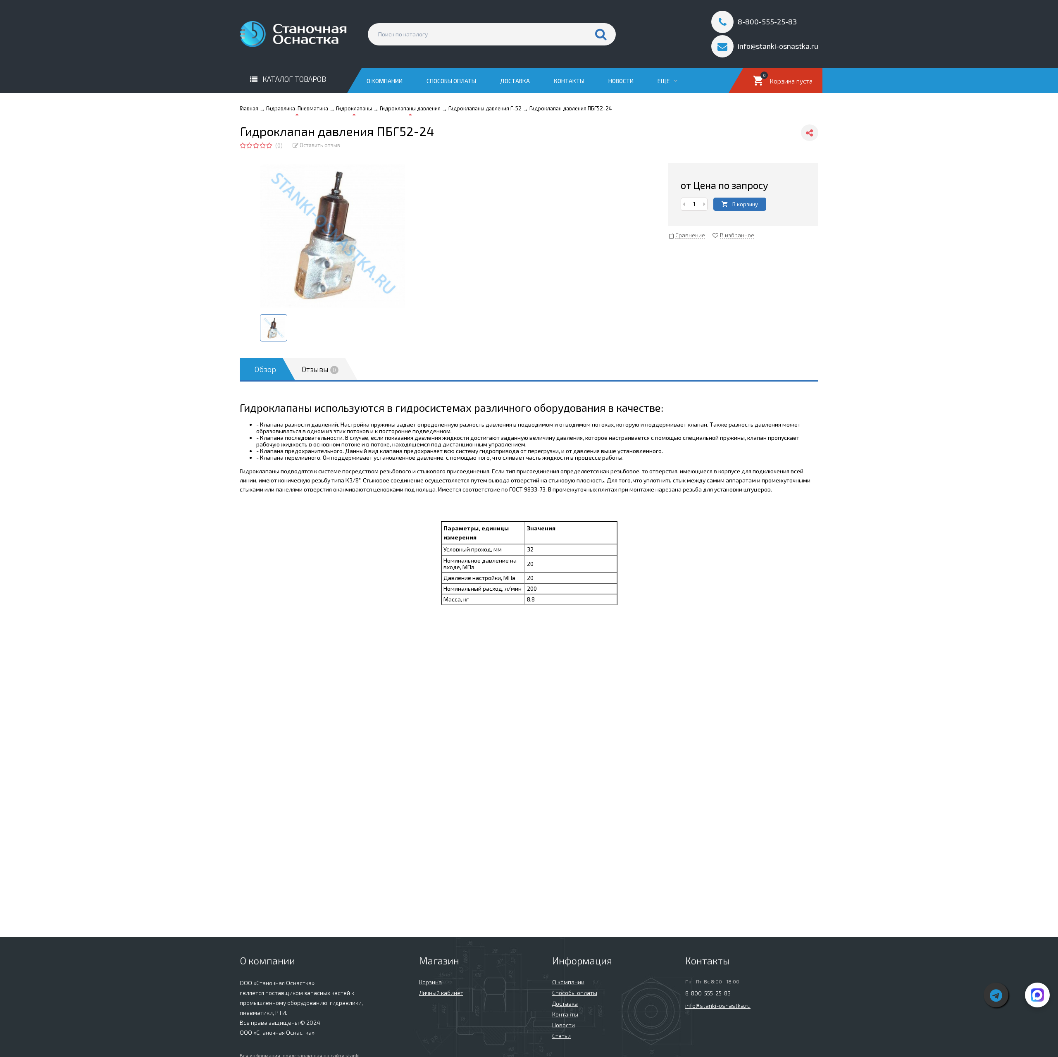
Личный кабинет (441, 992)
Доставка (515, 80)
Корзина (430, 981)
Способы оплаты (451, 80)
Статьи (561, 1035)
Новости (621, 80)
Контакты (569, 80)
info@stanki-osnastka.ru (718, 1005)
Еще (664, 80)
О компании (385, 80)
